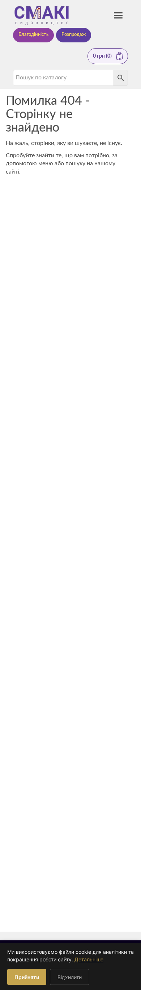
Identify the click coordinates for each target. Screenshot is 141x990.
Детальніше (88, 959)
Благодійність (33, 34)
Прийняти (26, 977)
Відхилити (69, 977)
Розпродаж (73, 34)
